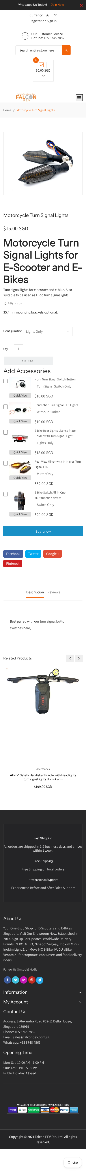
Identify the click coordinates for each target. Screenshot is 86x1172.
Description (35, 592)
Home (7, 110)
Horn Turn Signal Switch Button (55, 379)
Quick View (20, 395)
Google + (52, 553)
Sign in (52, 21)
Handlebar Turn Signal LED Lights (56, 405)
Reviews (53, 592)
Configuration (12, 331)
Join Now (57, 5)
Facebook (13, 553)
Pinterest (12, 563)
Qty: (5, 349)
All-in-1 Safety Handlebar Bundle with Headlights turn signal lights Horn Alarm (43, 777)
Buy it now (43, 531)
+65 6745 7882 (54, 38)
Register (35, 21)
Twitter (33, 553)
